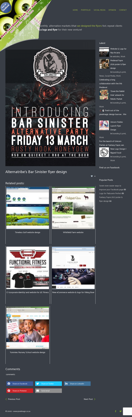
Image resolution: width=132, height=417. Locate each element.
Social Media (99, 10)
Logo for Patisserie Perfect (110, 193)
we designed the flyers (89, 25)
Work (123, 56)
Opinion (112, 10)
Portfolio (85, 10)
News (101, 75)
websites (116, 56)
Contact (123, 10)
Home (75, 10)
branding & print (119, 72)
